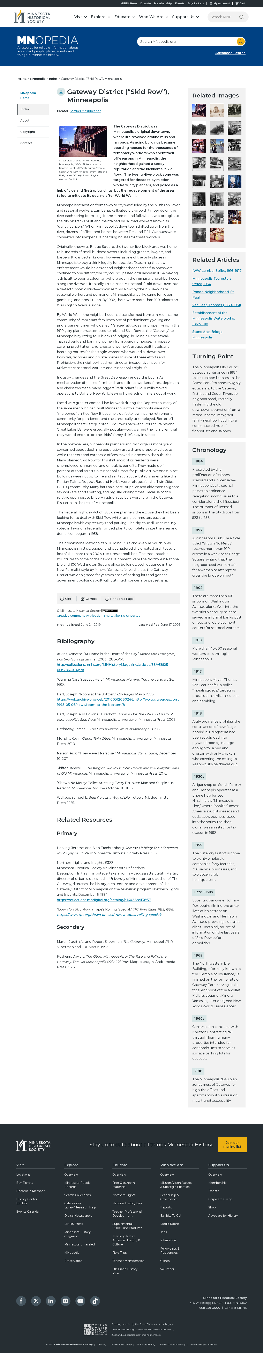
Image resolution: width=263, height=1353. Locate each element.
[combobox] (191, 41)
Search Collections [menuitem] (77, 1195)
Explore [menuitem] (71, 1165)
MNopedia (38, 79)
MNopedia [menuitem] (71, 1253)
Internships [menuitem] (168, 1240)
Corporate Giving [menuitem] (220, 1199)
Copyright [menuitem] (27, 132)
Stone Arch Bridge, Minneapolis (207, 334)
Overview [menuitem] (71, 1174)
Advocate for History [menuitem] (223, 1215)
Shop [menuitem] (212, 1207)
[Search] (241, 17)
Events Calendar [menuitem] (28, 1211)
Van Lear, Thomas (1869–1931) (216, 305)
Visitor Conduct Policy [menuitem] (172, 1344)
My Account (221, 3)
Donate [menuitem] (213, 1191)
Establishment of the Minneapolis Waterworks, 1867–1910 (213, 318)
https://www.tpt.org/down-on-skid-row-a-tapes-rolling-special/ (109, 915)
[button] (80, 17)
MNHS (22, 79)
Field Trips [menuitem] (119, 1253)
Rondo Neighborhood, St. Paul (213, 294)
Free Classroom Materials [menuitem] (123, 1185)
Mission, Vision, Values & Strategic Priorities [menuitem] (175, 1185)
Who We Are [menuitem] (171, 1165)
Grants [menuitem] (165, 1261)
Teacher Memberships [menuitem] (128, 1261)
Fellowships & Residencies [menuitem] (170, 1251)
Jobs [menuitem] (163, 1232)
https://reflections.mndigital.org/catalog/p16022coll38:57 (104, 900)
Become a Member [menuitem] (30, 1191)
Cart (242, 3)
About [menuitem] (24, 120)
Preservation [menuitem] (73, 1261)
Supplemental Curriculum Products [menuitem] (127, 1226)
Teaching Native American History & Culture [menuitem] (126, 1240)
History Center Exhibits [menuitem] (26, 1201)
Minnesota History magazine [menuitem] (77, 1234)
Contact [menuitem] (26, 143)
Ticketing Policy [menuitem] (146, 1344)
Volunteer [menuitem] (167, 1269)
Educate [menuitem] (119, 1165)
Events (180, 3)
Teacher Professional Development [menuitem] (127, 1213)
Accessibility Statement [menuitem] (203, 1344)
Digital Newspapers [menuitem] (78, 1215)
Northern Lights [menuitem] (123, 1195)
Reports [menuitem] (166, 1207)
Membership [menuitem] (217, 1183)
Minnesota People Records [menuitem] (77, 1185)
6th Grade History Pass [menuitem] (124, 1271)
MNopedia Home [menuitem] (28, 95)
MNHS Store (128, 3)
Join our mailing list (232, 1145)
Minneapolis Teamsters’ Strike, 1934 (212, 281)
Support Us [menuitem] (218, 1165)
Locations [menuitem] (23, 1174)
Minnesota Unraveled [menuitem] (79, 1244)
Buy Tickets (196, 3)
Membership (163, 3)
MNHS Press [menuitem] (73, 1224)
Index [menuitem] (25, 109)
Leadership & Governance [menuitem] (169, 1197)
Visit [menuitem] (20, 1165)
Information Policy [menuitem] (121, 1344)
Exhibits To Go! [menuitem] (170, 1215)
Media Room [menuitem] (169, 1224)
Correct (91, 599)
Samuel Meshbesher (85, 111)
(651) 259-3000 (209, 1308)
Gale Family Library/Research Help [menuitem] (80, 1205)
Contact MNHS (236, 1308)
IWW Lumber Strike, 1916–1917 (216, 271)
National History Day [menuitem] (127, 1203)
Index (53, 79)
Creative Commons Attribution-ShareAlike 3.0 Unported (98, 615)
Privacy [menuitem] (102, 1344)
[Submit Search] (241, 41)
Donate (145, 3)
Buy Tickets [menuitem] (24, 1183)
